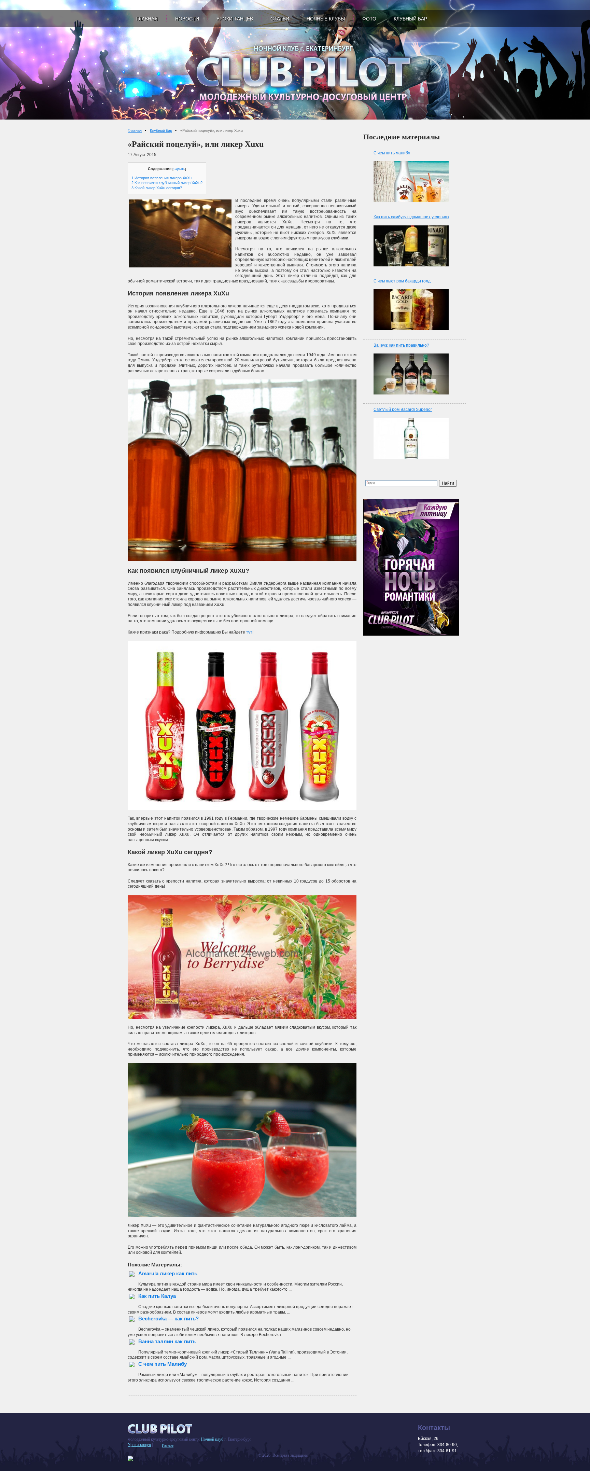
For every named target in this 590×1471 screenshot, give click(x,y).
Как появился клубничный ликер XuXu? (166, 183)
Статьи (279, 19)
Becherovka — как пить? (168, 1318)
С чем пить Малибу (162, 1364)
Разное (167, 1445)
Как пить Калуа (157, 1296)
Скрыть (179, 169)
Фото (369, 19)
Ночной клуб (212, 1439)
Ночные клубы (326, 19)
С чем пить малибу (392, 153)
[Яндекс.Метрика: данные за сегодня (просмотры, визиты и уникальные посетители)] (130, 1458)
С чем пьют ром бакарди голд (402, 281)
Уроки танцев (234, 19)
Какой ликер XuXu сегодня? (156, 188)
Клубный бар (410, 19)
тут (249, 632)
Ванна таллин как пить (167, 1341)
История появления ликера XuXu (161, 178)
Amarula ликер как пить (167, 1273)
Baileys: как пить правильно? (401, 345)
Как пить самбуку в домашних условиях (411, 216)
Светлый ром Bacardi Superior (403, 409)
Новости (187, 19)
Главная (147, 19)
